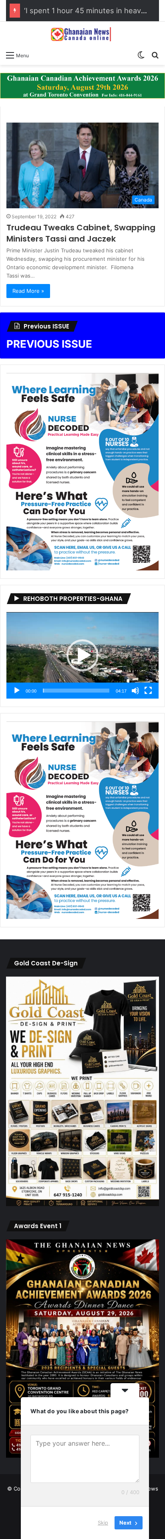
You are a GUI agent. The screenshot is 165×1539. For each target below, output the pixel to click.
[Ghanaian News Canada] (82, 34)
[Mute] (135, 691)
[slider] (76, 691)
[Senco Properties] (82, 85)
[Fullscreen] (148, 691)
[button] (82, 655)
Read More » (28, 291)
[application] (82, 655)
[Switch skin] (141, 55)
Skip (103, 1522)
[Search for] (155, 55)
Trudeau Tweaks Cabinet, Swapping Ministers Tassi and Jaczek (80, 233)
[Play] (17, 691)
